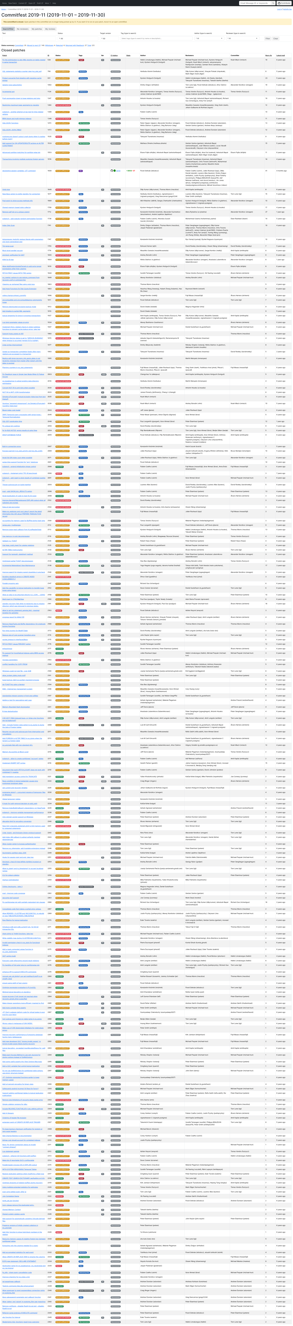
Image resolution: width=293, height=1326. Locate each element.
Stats (128, 55)
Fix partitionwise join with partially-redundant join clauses (23, 902)
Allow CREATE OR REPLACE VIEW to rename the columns (23, 1257)
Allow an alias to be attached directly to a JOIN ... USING (23, 595)
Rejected (59, 45)
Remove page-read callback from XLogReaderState (21, 529)
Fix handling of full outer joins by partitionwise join (20, 965)
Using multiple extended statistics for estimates (20, 1187)
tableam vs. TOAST (9, 541)
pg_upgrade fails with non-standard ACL (17, 745)
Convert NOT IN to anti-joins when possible (18, 388)
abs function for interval (11, 1317)
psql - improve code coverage (13, 893)
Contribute (285, 3)
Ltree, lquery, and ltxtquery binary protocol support (21, 833)
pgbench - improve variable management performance (23, 812)
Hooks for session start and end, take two (18, 857)
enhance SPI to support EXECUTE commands (19, 972)
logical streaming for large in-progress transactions (21, 316)
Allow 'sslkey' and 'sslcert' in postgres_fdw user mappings (23, 1302)
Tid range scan (8, 246)
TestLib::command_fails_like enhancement (18, 1286)
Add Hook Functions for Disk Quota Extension (19, 289)
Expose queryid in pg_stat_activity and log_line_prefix (22, 451)
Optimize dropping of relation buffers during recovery (22, 1183)
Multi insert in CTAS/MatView (13, 599)
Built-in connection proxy (11, 446)
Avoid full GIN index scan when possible (17, 458)
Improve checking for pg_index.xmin (16, 1277)
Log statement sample (10, 1151)
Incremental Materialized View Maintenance (18, 565)
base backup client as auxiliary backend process (20, 680)
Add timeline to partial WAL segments (16, 311)
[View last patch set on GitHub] (112, 171)
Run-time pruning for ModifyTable (15, 631)
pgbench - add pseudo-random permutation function (22, 219)
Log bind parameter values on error (15, 322)
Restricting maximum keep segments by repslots (20, 105)
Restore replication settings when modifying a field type (23, 1174)
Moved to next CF (34, 45)
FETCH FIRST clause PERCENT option (16, 644)
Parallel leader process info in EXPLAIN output (19, 1165)
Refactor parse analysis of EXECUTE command (19, 1313)
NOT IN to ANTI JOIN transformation (16, 392)
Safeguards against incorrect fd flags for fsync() (20, 1089)
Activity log (287, 9)
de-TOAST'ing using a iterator (13, 684)
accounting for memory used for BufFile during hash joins (23, 521)
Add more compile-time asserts (14, 1008)
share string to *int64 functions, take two (17, 934)
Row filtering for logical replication (15, 920)
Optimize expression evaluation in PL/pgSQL (19, 987)
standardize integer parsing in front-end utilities (20, 696)
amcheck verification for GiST (13, 255)
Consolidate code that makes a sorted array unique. (21, 909)
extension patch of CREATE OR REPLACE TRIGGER (21, 1122)
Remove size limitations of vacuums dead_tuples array (22, 1100)
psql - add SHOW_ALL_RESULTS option (17, 491)
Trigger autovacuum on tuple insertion (16, 485)
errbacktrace (7, 649)
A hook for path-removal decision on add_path (19, 803)
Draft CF (40, 3)
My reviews (50, 29)
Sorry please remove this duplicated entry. (18, 1205)
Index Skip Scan (8, 225)
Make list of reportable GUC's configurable (18, 1160)
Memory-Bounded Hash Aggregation (16, 707)
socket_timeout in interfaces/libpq (15, 639)
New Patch (12, 3)
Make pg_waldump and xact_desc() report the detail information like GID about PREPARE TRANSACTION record (22, 513)
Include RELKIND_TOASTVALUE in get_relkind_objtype (22, 1109)
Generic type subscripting (12, 85)
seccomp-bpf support (10, 898)
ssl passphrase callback (11, 1281)
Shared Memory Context (11, 1210)
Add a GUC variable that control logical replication (21, 1066)
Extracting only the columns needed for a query (20, 1246)
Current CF (23, 3)
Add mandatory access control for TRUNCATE (19, 776)
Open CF (31, 3)
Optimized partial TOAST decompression (17, 561)
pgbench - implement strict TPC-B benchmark (19, 473)
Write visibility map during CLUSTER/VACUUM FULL (21, 938)
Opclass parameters (10, 660)
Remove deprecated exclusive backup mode (19, 307)
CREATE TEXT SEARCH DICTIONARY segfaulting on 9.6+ (23, 1178)
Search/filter (8, 29)
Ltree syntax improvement (12, 345)
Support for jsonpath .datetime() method (17, 554)
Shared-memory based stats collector (16, 207)
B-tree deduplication (10, 711)
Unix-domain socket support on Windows (17, 817)
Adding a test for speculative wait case (17, 700)
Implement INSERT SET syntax (13, 763)
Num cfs (268, 55)
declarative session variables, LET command (19, 171)
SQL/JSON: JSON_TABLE (11, 130)
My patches (37, 29)
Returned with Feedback (75, 45)
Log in (279, 9)
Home (4, 3)
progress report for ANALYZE (13, 617)
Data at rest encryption (11, 507)
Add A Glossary (8, 1113)
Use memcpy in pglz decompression (16, 536)
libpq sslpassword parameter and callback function (21, 1297)
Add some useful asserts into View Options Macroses (22, 1062)
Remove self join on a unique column (16, 212)
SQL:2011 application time (12, 421)
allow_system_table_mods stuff (14, 675)
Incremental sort (8, 92)
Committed (19, 45)
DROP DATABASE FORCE (11, 435)
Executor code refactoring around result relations (20, 961)
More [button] (47, 3)
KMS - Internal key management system (17, 689)
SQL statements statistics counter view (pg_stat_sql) (22, 71)
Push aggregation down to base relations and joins (21, 98)
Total (89, 45)
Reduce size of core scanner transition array (18, 635)
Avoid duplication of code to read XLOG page (19, 496)
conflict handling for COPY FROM (14, 664)
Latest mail (280, 55)
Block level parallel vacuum (12, 250)
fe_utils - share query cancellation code (17, 1272)
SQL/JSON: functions (10, 123)
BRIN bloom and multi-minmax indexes (16, 118)
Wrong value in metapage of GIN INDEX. (17, 1023)
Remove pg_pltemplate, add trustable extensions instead (23, 848)
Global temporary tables (11, 799)
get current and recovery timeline (14, 788)
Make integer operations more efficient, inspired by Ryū (23, 1003)
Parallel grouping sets (10, 583)
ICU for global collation (10, 875)
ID (48, 55)
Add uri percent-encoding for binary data (17, 1084)
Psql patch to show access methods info (17, 201)
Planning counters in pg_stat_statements (17, 367)
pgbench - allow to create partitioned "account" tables (22, 759)
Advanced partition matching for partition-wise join (21, 152)
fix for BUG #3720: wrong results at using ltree (19, 430)
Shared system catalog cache (13, 1214)
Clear (275, 38)
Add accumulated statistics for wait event (18, 1252)
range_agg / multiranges (11, 525)
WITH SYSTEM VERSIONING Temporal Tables (19, 1169)
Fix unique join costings (11, 426)
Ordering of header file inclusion (14, 1118)
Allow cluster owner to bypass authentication (19, 844)
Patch (4, 55)
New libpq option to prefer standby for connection (21, 194)
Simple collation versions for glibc (14, 1104)
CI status (114, 55)
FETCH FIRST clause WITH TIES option (16, 273)
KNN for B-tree (8, 259)
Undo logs (6, 189)
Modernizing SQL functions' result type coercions (20, 1322)
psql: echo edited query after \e (14, 1192)
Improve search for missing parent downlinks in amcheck (23, 572)
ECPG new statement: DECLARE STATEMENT (19, 1261)
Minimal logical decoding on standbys (16, 992)
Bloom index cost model (11, 410)
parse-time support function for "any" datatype (20, 462)
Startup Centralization (10, 880)
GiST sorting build (9, 956)
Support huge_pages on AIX (12, 334)
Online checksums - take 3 (12, 886)
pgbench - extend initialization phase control (19, 466)
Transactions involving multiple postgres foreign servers (23, 159)
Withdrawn (49, 45)
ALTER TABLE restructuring (12, 550)
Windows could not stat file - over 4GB (16, 671)
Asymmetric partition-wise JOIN (14, 853)
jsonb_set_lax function (10, 1201)
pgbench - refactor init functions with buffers (19, 1156)
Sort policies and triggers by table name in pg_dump (22, 1019)
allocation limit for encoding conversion (16, 821)
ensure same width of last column (14, 983)
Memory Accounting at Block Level (15, 752)
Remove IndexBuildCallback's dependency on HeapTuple (23, 808)
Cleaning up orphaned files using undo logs (18, 284)
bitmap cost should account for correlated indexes (21, 1140)
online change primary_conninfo (14, 295)
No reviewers (22, 29)
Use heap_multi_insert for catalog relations (18, 545)
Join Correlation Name (10, 1196)
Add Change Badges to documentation (17, 1136)
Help (54, 3)
